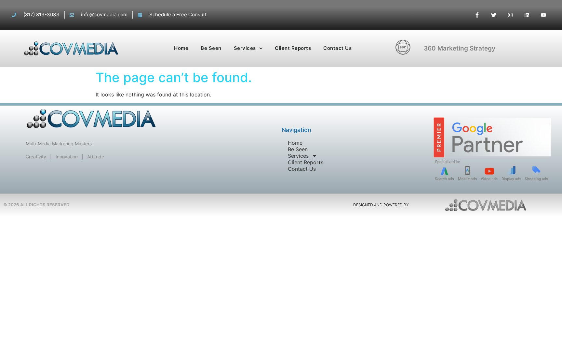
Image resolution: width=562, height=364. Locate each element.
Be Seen (211, 48)
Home (181, 48)
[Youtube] (543, 15)
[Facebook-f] (477, 15)
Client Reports (293, 48)
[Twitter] (493, 15)
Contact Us (337, 48)
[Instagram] (510, 15)
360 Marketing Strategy (459, 48)
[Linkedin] (527, 15)
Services (245, 48)
